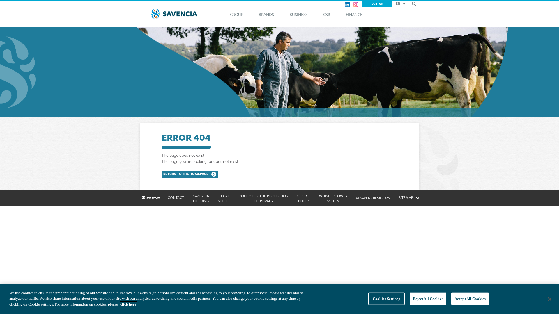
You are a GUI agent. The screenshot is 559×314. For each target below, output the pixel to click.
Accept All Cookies (470, 299)
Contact (176, 198)
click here (128, 304)
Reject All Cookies (428, 299)
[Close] (549, 299)
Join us (377, 4)
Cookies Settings (386, 299)
